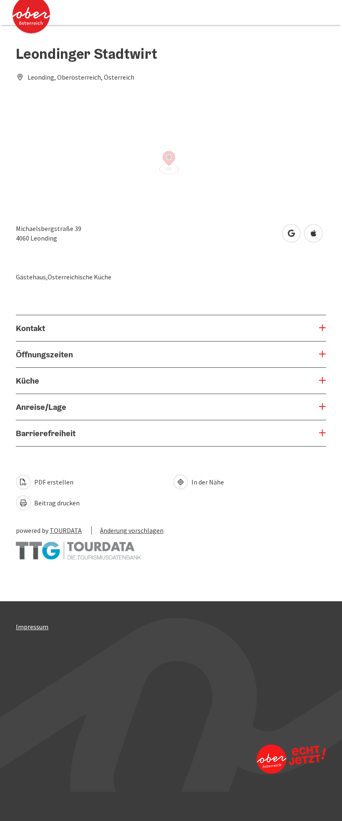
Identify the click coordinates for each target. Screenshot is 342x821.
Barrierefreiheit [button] (45, 433)
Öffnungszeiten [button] (44, 354)
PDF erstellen (53, 482)
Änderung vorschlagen (131, 530)
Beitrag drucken (56, 503)
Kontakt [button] (30, 328)
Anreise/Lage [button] (41, 407)
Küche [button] (27, 380)
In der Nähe (207, 482)
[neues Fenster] (78, 546)
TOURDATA (66, 530)
